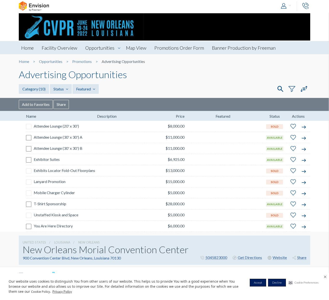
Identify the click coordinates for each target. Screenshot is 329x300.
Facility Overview (59, 48)
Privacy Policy (62, 291)
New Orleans (89, 242)
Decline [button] (277, 282)
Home (27, 48)
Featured (84, 89)
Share (61, 104)
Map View (136, 48)
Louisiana (62, 242)
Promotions (82, 61)
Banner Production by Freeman (244, 48)
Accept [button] (258, 282)
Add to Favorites (36, 104)
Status (59, 89)
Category (34, 89)
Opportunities (99, 48)
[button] (303, 282)
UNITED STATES (34, 242)
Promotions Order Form (179, 48)
